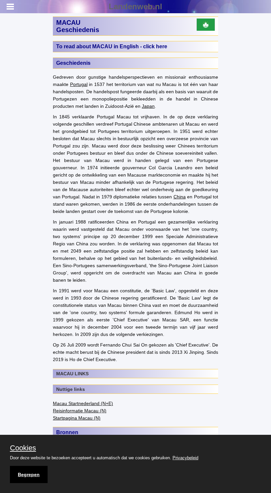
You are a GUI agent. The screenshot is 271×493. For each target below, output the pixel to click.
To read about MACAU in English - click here (111, 46)
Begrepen (29, 474)
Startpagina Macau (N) (76, 418)
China (180, 196)
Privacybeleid (185, 457)
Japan (148, 106)
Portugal (79, 84)
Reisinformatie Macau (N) (79, 410)
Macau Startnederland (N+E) (83, 403)
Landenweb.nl (135, 6)
